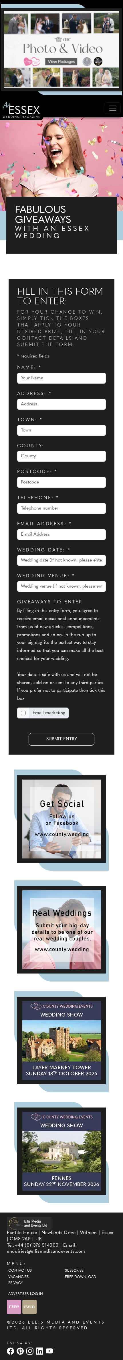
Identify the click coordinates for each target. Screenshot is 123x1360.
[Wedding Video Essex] (61, 49)
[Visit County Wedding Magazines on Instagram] (30, 1351)
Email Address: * (44, 524)
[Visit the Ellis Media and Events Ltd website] (29, 1223)
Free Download (80, 1277)
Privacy (15, 1283)
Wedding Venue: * (46, 576)
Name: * (29, 368)
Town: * (29, 420)
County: (30, 446)
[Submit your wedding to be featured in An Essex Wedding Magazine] (61, 930)
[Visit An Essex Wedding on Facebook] (11, 1351)
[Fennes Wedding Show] (61, 1151)
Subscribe (74, 1270)
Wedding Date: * (43, 550)
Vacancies (18, 1277)
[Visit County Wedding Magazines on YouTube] (50, 1351)
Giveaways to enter (50, 602)
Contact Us (20, 1270)
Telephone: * (38, 498)
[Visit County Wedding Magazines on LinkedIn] (40, 1351)
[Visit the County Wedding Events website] (14, 1307)
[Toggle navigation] (113, 108)
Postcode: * (37, 472)
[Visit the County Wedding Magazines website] (29, 1307)
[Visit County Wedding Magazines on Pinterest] (21, 1351)
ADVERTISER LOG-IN (25, 1294)
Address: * (34, 394)
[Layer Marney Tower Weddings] (61, 1040)
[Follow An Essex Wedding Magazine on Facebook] (61, 819)
